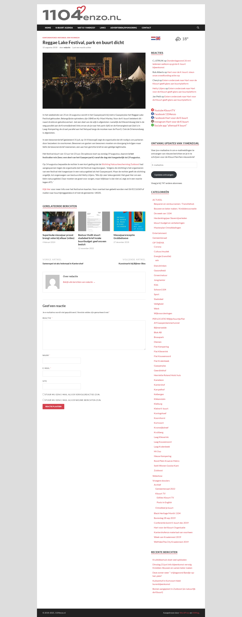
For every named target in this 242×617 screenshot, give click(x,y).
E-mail (47, 368)
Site (45, 381)
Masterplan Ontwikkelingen (167, 227)
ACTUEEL (157, 199)
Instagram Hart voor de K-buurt (171, 121)
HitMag (195, 613)
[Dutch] (153, 38)
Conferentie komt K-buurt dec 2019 (171, 522)
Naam (46, 355)
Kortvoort (159, 422)
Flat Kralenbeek (161, 361)
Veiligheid (158, 303)
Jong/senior (159, 280)
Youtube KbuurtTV (164, 110)
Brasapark (159, 337)
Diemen (157, 341)
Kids (156, 284)
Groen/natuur (160, 275)
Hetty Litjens (159, 88)
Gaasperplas (160, 365)
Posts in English (164, 502)
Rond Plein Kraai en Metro (166, 460)
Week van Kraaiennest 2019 (167, 537)
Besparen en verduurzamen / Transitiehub (174, 203)
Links (103, 28)
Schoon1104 (160, 289)
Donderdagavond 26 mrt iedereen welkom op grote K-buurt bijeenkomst (172, 64)
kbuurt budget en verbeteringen (169, 222)
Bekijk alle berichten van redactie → (79, 282)
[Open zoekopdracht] (198, 28)
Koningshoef (160, 413)
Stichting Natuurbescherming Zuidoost (120, 164)
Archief (157, 484)
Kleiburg (158, 403)
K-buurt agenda (64, 28)
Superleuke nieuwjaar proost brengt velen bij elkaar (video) (58, 237)
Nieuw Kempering (162, 456)
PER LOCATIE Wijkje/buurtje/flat (169, 318)
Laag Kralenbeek (162, 446)
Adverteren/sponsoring (123, 28)
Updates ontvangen (163, 174)
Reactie (48, 318)
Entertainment (160, 233)
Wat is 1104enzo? (86, 28)
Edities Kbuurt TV (165, 497)
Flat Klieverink (161, 351)
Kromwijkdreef (161, 427)
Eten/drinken (160, 265)
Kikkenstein (159, 399)
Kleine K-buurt (161, 408)
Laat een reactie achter (81, 47)
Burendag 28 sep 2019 (164, 518)
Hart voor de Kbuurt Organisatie (169, 527)
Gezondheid (160, 270)
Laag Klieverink (161, 437)
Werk (156, 308)
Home (48, 28)
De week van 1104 (163, 213)
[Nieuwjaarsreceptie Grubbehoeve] (130, 222)
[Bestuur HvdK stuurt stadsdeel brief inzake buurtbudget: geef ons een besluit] (94, 222)
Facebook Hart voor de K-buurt (171, 117)
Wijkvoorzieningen (163, 313)
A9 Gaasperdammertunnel (167, 322)
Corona (157, 246)
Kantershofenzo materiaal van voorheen (61, 38)
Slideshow (157, 475)
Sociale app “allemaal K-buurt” (170, 125)
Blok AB (158, 332)
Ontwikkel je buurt (164, 507)
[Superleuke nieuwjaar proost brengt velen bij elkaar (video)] (59, 222)
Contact (146, 28)
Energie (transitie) (162, 256)
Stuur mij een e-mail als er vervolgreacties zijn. (72, 394)
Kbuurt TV (160, 493)
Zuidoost (158, 470)
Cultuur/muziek (161, 251)
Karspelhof (159, 389)
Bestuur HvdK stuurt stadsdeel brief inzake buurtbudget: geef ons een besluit (92, 240)
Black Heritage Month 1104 (167, 513)
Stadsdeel (158, 299)
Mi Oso (157, 451)
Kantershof (159, 384)
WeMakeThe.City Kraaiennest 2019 (171, 541)
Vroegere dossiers (161, 480)
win (157, 260)
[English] (158, 38)
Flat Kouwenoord (162, 356)
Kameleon (159, 380)
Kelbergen (159, 394)
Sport (156, 294)
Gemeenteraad (160, 237)
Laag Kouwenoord (163, 441)
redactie (67, 47)
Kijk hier (47, 189)
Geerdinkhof (160, 370)
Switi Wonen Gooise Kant (166, 465)
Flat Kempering (161, 346)
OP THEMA (158, 242)
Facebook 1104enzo (165, 114)
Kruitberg (158, 432)
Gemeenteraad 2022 (165, 488)
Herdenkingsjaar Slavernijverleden (170, 218)
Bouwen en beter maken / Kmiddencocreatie (175, 208)
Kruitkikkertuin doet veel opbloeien (170, 559)
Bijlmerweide (160, 327)
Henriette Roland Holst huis (167, 375)
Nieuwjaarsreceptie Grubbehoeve (124, 237)
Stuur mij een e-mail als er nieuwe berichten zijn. (73, 400)
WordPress (184, 613)
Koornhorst (159, 418)
